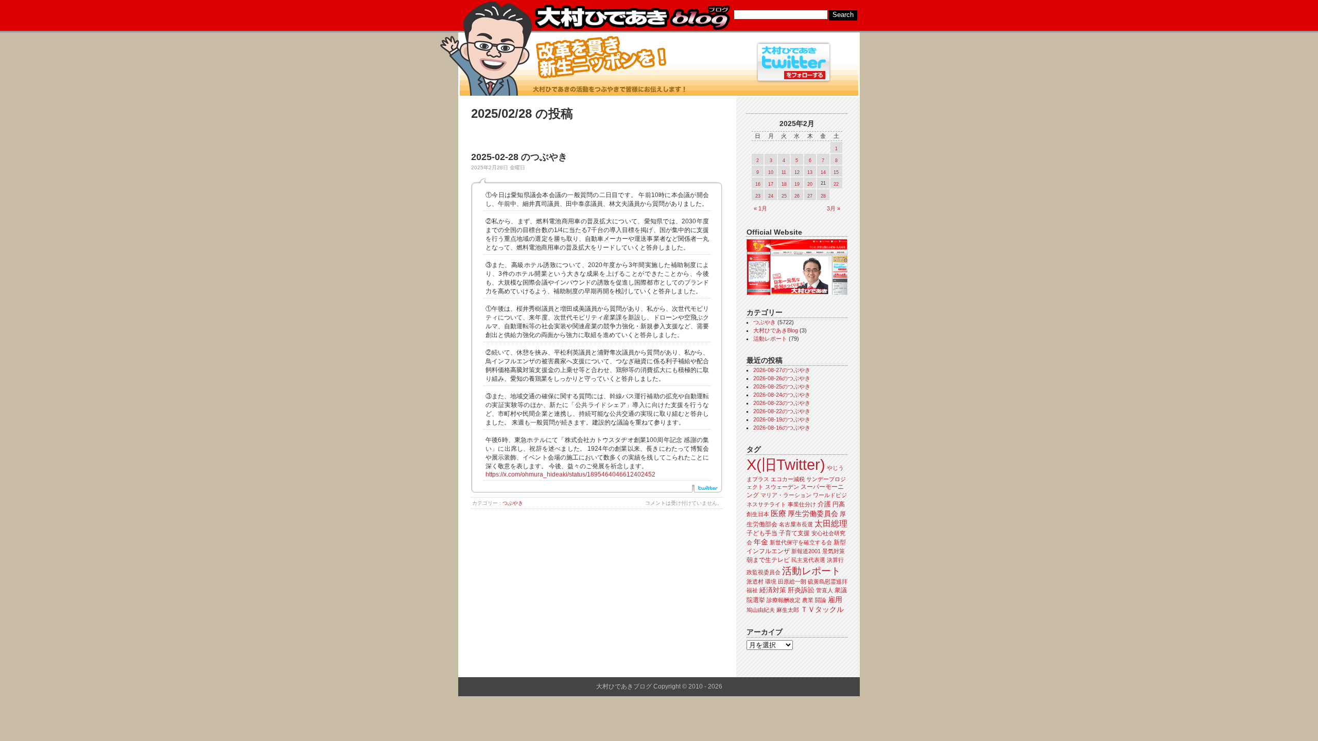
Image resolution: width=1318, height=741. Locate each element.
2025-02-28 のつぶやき (519, 157)
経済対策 (772, 590)
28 (823, 196)
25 (784, 196)
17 (770, 184)
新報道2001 (806, 551)
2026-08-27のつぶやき (781, 370)
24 (770, 196)
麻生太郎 (787, 610)
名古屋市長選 (796, 524)
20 (809, 184)
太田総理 (830, 523)
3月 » (833, 208)
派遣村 (755, 581)
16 (757, 184)
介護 (824, 504)
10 (770, 172)
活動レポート (770, 339)
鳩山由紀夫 (761, 610)
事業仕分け (802, 504)
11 (784, 172)
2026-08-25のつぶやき (781, 386)
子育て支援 (794, 533)
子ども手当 (762, 533)
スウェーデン (782, 487)
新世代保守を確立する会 (801, 542)
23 (757, 196)
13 (809, 172)
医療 (778, 513)
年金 (761, 542)
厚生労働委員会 (813, 514)
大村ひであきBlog (775, 330)
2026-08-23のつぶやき (781, 403)
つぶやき (512, 503)
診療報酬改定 (784, 600)
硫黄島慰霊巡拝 (827, 581)
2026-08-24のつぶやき (781, 395)
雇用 (835, 599)
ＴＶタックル (822, 609)
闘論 (820, 600)
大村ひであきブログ (632, 17)
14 (823, 172)
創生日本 (758, 514)
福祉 (752, 590)
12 (797, 172)
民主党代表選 (808, 560)
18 (784, 184)
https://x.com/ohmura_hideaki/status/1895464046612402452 (570, 474)
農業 (807, 600)
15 (836, 172)
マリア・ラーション (785, 495)
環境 (770, 581)
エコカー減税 (788, 479)
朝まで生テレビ (768, 559)
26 (797, 196)
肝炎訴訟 (801, 590)
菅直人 (824, 590)
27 (809, 196)
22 (836, 184)
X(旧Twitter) (786, 464)
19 (797, 184)
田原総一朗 (792, 581)
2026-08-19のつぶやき (781, 419)
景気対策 (833, 551)
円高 (839, 504)
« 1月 (760, 208)
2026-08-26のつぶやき (781, 378)
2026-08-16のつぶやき (781, 428)
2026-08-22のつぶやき (781, 411)
